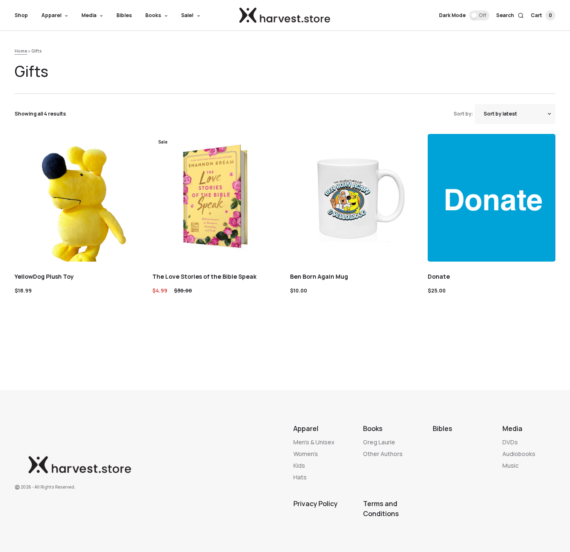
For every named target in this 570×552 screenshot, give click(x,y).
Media (512, 428)
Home (21, 51)
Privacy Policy (315, 503)
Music (510, 465)
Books (373, 428)
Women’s (305, 454)
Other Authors (383, 454)
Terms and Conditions (381, 508)
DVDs (510, 442)
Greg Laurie (379, 442)
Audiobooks (518, 454)
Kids (299, 465)
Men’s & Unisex (314, 442)
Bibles (442, 428)
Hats (300, 477)
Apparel (305, 428)
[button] (464, 15)
